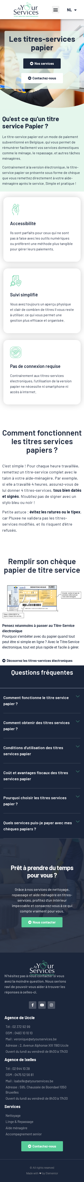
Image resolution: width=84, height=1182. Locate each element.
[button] (55, 9)
